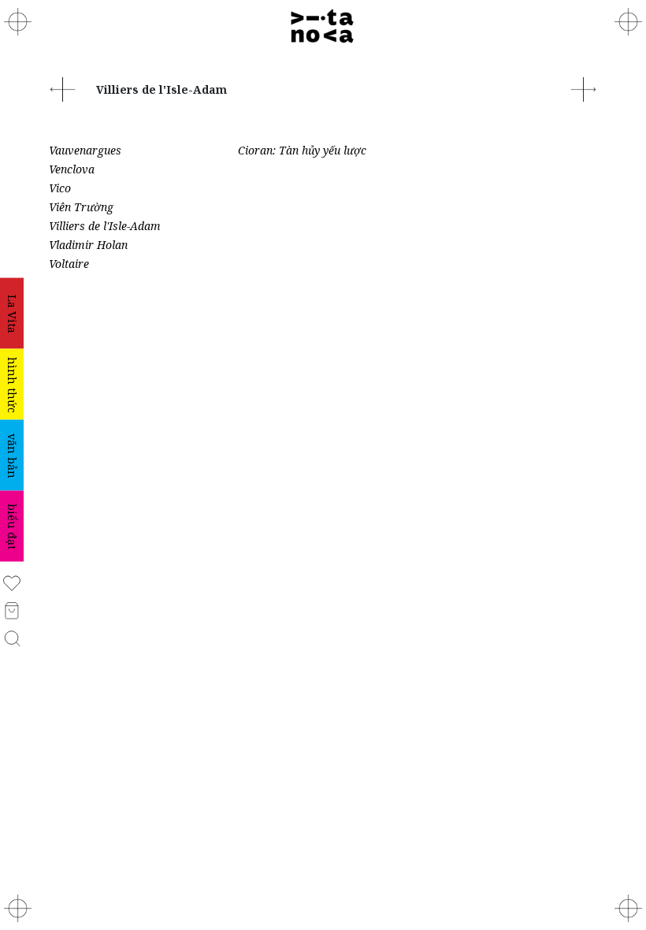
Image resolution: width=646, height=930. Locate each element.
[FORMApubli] (18, 908)
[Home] (323, 26)
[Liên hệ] (628, 21)
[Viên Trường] (62, 87)
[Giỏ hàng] (12, 609)
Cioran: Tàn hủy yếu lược (302, 150)
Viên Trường (81, 206)
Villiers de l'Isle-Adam (105, 225)
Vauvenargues (85, 150)
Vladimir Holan (88, 244)
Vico (60, 187)
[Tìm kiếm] (12, 637)
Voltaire (69, 263)
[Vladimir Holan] (583, 87)
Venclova (72, 169)
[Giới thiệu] (18, 21)
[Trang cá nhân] (11, 582)
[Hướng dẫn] (628, 908)
